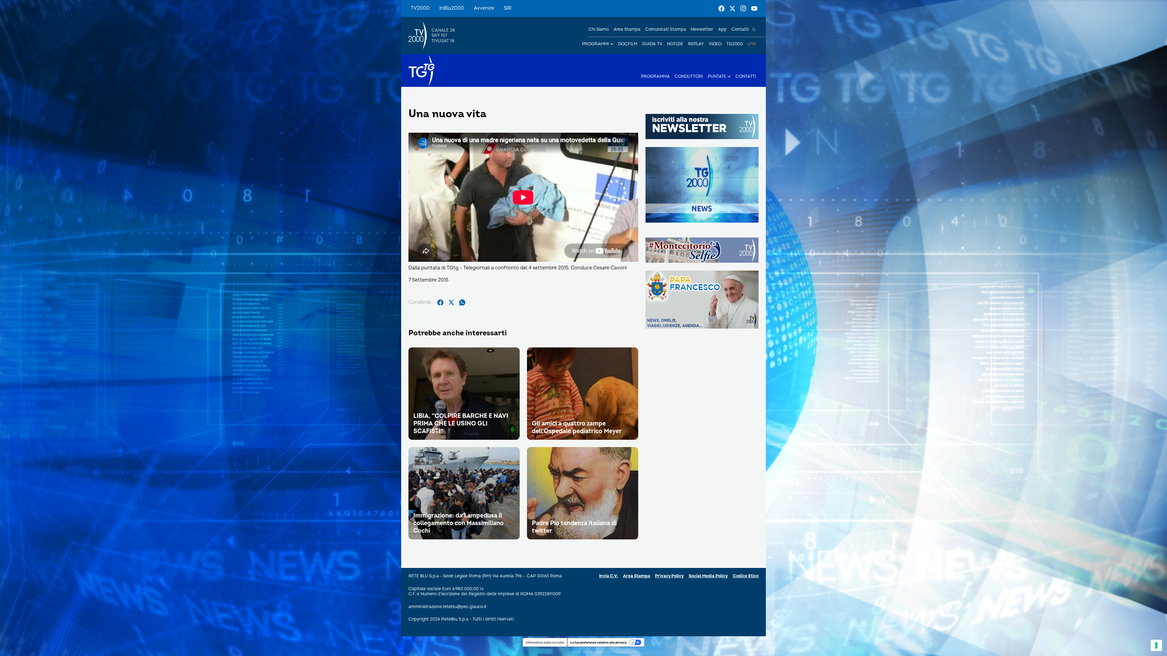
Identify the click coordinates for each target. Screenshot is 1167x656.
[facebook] (440, 302)
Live (752, 43)
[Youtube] (754, 8)
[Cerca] (754, 29)
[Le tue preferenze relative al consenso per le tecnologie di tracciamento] (1156, 645)
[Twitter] (732, 8)
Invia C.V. (608, 576)
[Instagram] (743, 8)
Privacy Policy (669, 576)
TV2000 (420, 8)
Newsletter (702, 29)
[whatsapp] (462, 302)
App (722, 29)
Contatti (740, 29)
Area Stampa (636, 576)
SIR (507, 8)
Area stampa (627, 29)
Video (715, 43)
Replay (696, 43)
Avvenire (484, 8)
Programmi (595, 43)
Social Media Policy (708, 576)
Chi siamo (598, 29)
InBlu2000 (451, 8)
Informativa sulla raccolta (545, 642)
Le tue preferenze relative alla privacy (598, 642)
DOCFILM (627, 43)
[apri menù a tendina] (611, 44)
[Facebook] (721, 8)
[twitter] (451, 302)
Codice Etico (746, 576)
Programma (655, 76)
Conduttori (689, 76)
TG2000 (734, 43)
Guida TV (652, 43)
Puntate (717, 76)
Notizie (675, 43)
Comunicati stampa (665, 29)
